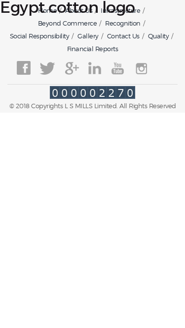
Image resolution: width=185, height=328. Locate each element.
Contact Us (123, 36)
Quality (158, 36)
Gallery (88, 36)
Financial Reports (92, 49)
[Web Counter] (92, 96)
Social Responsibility (40, 36)
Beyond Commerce (67, 23)
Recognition (123, 23)
